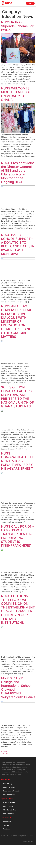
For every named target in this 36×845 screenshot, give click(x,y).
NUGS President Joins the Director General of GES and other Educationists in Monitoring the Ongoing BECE (17, 172)
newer (4, 753)
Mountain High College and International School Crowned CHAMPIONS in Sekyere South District (18, 687)
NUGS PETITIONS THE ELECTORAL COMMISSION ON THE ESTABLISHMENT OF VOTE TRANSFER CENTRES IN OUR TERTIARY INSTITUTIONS (18, 609)
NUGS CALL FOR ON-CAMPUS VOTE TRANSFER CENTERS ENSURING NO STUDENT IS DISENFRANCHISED (17, 535)
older (4, 751)
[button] (22, 3)
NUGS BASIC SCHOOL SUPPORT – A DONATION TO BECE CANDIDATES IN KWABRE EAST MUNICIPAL (18, 244)
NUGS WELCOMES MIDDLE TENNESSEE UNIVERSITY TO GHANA (17, 94)
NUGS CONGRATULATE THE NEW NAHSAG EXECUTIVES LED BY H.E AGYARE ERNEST (17, 461)
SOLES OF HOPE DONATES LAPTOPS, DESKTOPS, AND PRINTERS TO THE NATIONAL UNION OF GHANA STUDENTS (17, 396)
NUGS (8, 3)
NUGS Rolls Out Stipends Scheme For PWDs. (17, 26)
